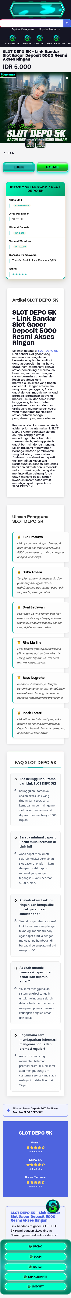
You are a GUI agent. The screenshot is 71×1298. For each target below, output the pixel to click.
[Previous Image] (3, 108)
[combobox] (32, 23)
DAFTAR (52, 167)
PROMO (37, 1245)
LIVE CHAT (38, 1287)
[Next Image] (68, 108)
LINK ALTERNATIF (37, 1276)
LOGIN (19, 167)
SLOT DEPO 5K (48, 350)
